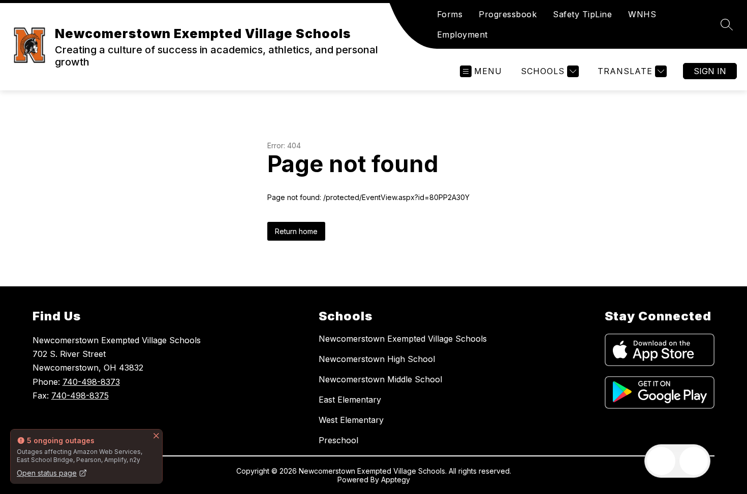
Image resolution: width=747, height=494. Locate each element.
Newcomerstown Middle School (380, 379)
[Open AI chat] (693, 461)
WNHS (642, 14)
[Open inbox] (661, 461)
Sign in (710, 71)
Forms (450, 14)
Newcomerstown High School (377, 359)
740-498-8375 (80, 395)
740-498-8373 (91, 382)
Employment (462, 34)
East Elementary (350, 399)
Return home (296, 231)
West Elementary (351, 420)
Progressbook (508, 14)
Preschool (338, 440)
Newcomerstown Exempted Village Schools (403, 339)
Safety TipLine (582, 14)
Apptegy (395, 479)
